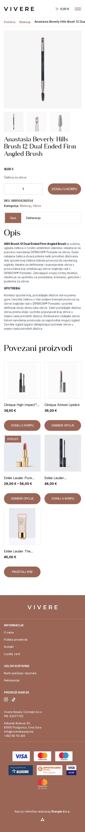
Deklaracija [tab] (33, 218)
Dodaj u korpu (64, 189)
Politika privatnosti (15, 639)
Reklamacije (12, 680)
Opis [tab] (13, 218)
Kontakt (9, 646)
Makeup (25, 22)
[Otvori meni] (78, 9)
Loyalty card (12, 654)
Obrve (37, 205)
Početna (9, 22)
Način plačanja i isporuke (20, 673)
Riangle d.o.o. (60, 811)
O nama (9, 632)
